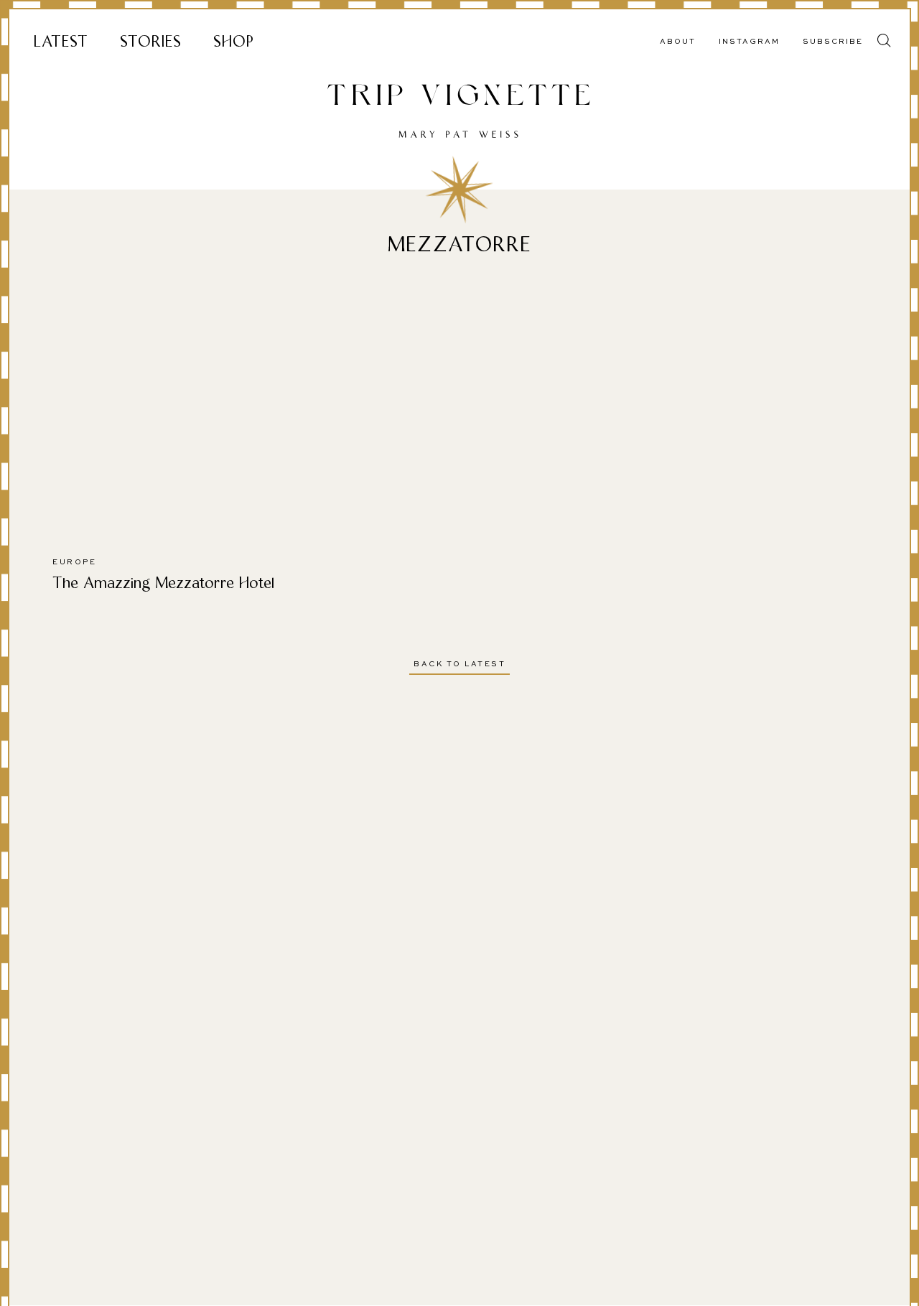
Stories (151, 41)
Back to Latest (459, 664)
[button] (884, 40)
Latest (61, 41)
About (678, 41)
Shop (233, 41)
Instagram (749, 41)
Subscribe (833, 41)
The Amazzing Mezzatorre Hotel (163, 582)
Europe (74, 562)
